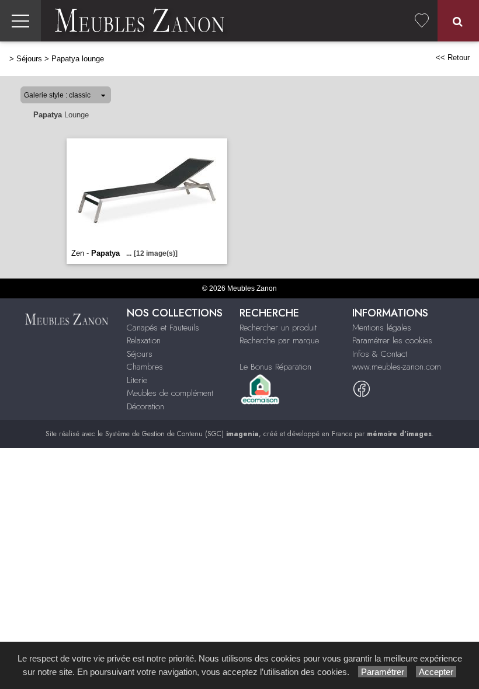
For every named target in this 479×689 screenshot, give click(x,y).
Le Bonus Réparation (275, 366)
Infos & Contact (379, 353)
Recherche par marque (279, 340)
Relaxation (144, 340)
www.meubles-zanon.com (396, 366)
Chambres (145, 366)
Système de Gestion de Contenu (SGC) (182, 434)
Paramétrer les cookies (392, 340)
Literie (137, 380)
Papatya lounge (77, 58)
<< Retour (453, 57)
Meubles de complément (170, 393)
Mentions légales (381, 327)
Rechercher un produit (278, 327)
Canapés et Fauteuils (163, 327)
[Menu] (20, 20)
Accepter (436, 672)
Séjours (29, 58)
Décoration (145, 406)
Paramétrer (383, 672)
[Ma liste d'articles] (422, 20)
